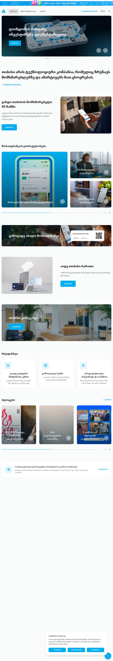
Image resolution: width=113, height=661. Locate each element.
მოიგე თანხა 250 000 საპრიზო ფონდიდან (60, 3)
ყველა (107, 400)
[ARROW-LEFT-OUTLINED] (105, 213)
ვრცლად (16, 41)
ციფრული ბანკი (89, 11)
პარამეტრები (76, 650)
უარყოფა (57, 650)
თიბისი (43, 11)
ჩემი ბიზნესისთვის (28, 11)
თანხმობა (95, 650)
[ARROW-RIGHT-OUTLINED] (109, 213)
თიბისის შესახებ (11, 84)
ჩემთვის (13, 11)
